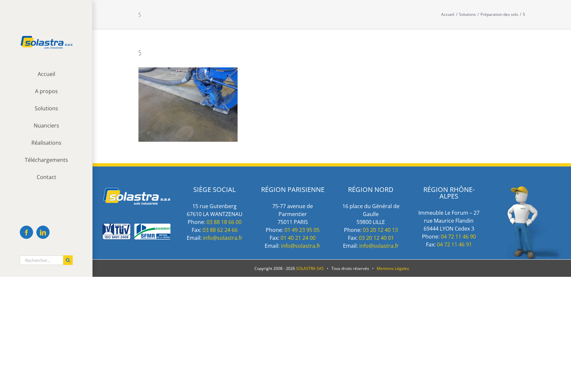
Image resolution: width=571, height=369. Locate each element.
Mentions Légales (393, 268)
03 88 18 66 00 (224, 222)
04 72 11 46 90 (458, 236)
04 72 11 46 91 (454, 244)
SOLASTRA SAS (310, 268)
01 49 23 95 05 (302, 230)
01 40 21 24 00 (298, 237)
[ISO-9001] (136, 227)
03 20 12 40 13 (380, 230)
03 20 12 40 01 (376, 237)
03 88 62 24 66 (220, 230)
